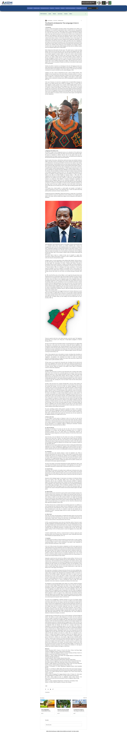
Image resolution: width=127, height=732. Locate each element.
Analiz (49, 13)
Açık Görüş (60, 13)
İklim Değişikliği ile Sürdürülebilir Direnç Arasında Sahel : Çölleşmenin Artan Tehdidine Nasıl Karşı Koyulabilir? (45, 710)
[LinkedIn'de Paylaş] (50, 689)
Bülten (71, 13)
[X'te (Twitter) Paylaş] (48, 689)
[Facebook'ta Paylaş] (45, 689)
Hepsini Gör (85, 697)
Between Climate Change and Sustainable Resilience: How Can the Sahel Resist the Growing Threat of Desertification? (63, 710)
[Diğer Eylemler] (81, 20)
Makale (54, 13)
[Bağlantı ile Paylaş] (52, 689)
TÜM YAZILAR (43, 13)
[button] (85, 13)
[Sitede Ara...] (97, 8)
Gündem (66, 13)
